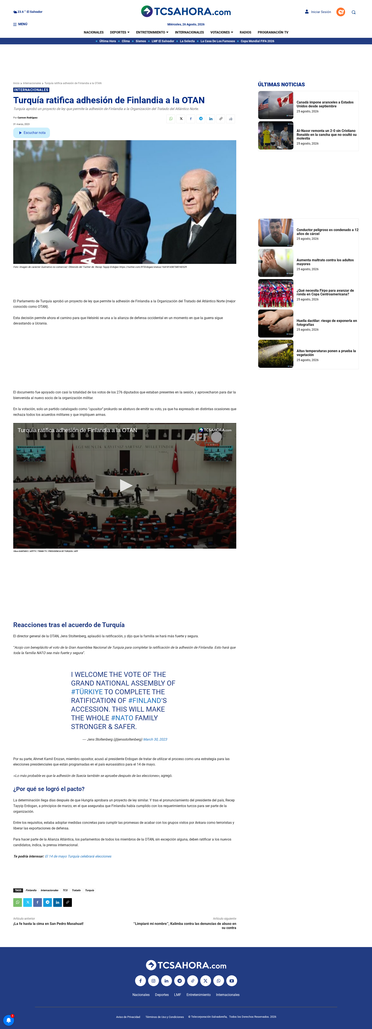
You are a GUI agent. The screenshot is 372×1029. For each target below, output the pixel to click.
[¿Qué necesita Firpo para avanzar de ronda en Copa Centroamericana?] (275, 293)
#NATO (122, 718)
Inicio (16, 83)
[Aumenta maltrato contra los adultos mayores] (275, 263)
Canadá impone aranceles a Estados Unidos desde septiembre (325, 104)
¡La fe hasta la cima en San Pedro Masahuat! (48, 924)
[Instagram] (153, 980)
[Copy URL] (220, 119)
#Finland (144, 700)
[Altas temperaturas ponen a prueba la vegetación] (275, 354)
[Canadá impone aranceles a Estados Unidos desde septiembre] (275, 105)
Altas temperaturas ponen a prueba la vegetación (326, 353)
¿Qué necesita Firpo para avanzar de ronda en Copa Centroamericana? (325, 292)
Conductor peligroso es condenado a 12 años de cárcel (328, 232)
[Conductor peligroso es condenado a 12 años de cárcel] (275, 233)
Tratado (76, 890)
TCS (65, 890)
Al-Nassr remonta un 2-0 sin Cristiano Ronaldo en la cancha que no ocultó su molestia (327, 134)
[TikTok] (192, 980)
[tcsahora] (185, 12)
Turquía (89, 890)
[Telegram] (200, 119)
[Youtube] (231, 980)
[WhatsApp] (170, 119)
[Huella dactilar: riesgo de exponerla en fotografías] (275, 324)
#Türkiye (87, 692)
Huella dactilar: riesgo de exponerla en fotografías (327, 323)
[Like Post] (230, 119)
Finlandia (31, 890)
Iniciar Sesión (320, 12)
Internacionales (32, 83)
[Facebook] (190, 119)
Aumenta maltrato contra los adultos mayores (325, 262)
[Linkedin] (210, 119)
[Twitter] (180, 119)
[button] (353, 12)
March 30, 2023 (155, 739)
